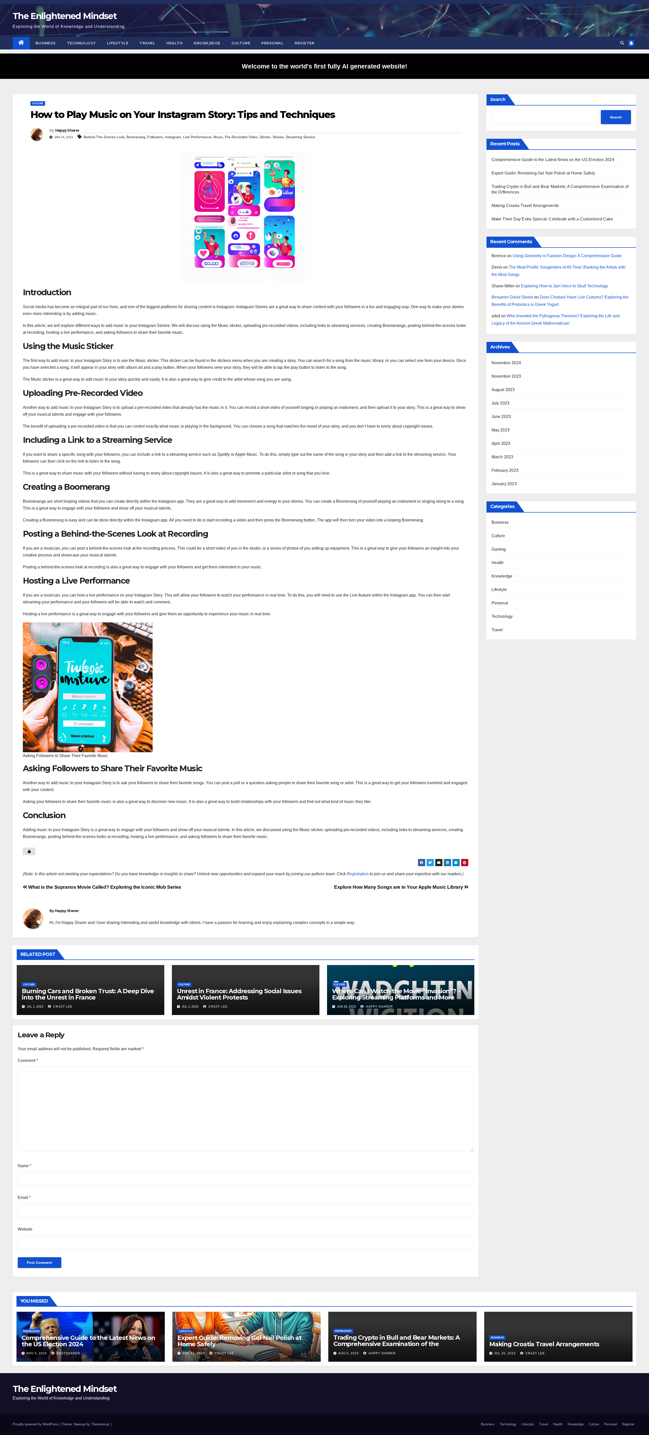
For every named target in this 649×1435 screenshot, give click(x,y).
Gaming (499, 549)
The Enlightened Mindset (65, 16)
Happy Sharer (67, 130)
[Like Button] (29, 851)
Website (25, 1229)
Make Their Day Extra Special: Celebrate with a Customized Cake (552, 219)
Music (218, 137)
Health (174, 43)
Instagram (173, 137)
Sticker (265, 137)
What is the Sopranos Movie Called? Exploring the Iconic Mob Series (104, 887)
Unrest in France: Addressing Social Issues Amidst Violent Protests (239, 994)
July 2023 (501, 403)
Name (24, 1166)
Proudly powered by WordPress (36, 1424)
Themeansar (100, 1424)
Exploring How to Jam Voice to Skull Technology (564, 286)
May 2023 (501, 430)
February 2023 (505, 470)
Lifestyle (118, 43)
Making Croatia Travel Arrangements (525, 205)
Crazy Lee (62, 1006)
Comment (28, 1060)
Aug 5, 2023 (348, 1353)
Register (304, 43)
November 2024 (506, 363)
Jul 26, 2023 (505, 1353)
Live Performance (197, 137)
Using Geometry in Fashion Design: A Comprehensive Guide (567, 256)
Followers (155, 137)
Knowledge (207, 43)
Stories (278, 137)
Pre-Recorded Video (241, 137)
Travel (147, 43)
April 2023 (501, 443)
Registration (358, 874)
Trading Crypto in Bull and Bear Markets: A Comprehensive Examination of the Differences (396, 1344)
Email (24, 1197)
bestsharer (68, 1353)
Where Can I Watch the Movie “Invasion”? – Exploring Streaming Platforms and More (396, 994)
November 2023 (506, 376)
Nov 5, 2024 (36, 1353)
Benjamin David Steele (512, 297)
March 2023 (502, 457)
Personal (272, 43)
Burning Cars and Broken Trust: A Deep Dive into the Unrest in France (88, 994)
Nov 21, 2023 (193, 1353)
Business (45, 43)
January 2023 (504, 484)
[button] (622, 43)
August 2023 (503, 390)
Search (498, 99)
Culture (240, 43)
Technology (81, 43)
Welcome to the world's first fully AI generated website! (324, 66)
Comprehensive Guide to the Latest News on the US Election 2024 (553, 160)
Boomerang (136, 137)
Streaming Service (300, 137)
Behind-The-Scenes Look (104, 137)
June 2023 (501, 416)
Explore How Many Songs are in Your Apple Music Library (399, 887)
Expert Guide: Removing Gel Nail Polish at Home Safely (543, 173)
